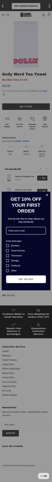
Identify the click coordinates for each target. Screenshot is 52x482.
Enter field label (13, 241)
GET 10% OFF (26, 279)
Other (14, 270)
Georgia (15, 260)
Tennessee (16, 255)
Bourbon (15, 245)
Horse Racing (18, 250)
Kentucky (15, 265)
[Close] (47, 195)
